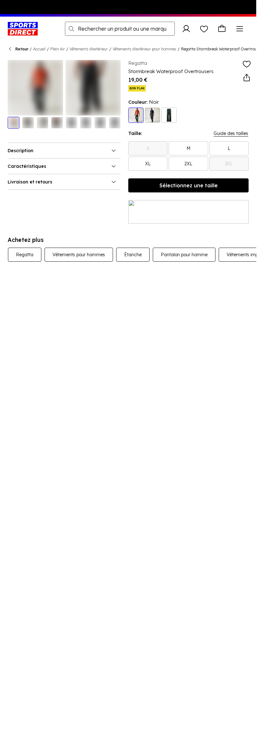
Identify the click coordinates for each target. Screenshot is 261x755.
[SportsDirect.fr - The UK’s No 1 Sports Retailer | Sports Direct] (23, 29)
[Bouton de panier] (222, 29)
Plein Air (57, 49)
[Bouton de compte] (186, 29)
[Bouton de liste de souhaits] (204, 29)
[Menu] (240, 29)
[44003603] (136, 115)
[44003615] (169, 115)
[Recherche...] (71, 29)
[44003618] (152, 115)
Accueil (39, 49)
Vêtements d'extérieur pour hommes (144, 49)
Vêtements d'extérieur (89, 49)
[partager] (247, 78)
